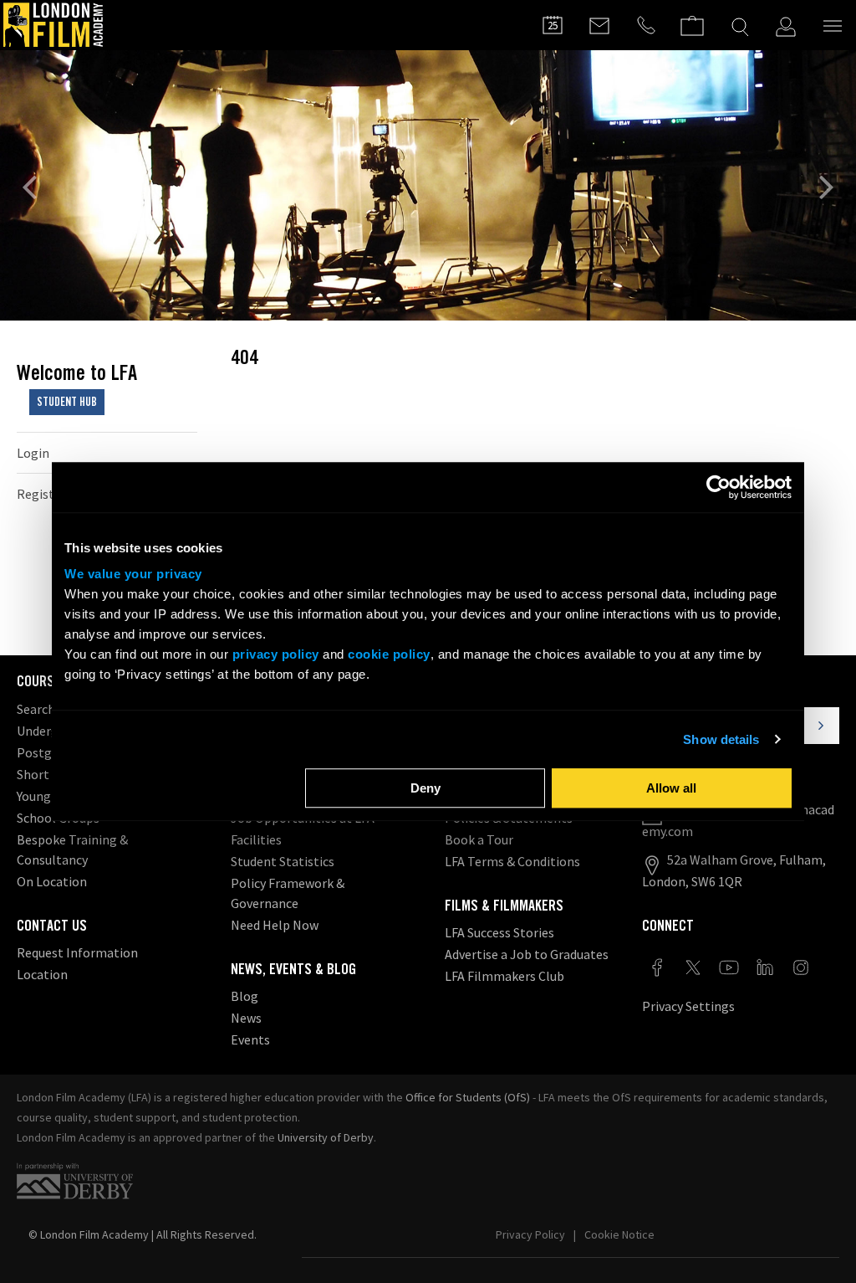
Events (250, 1039)
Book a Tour (479, 839)
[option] (428, 185)
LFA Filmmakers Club (504, 975)
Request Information (77, 952)
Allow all (671, 788)
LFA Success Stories (499, 932)
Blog (244, 996)
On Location (52, 881)
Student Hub (67, 401)
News (246, 1017)
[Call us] (646, 25)
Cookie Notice (619, 1234)
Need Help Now (274, 924)
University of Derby (326, 1137)
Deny (425, 788)
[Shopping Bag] (692, 18)
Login (33, 452)
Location (42, 974)
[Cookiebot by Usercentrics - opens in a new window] (718, 487)
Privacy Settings (688, 1006)
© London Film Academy (142, 1234)
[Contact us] (599, 25)
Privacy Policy (530, 1234)
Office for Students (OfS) (467, 1097)
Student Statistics (282, 861)
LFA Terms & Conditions (512, 861)
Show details (721, 739)
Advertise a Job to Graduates (527, 954)
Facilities (256, 839)
